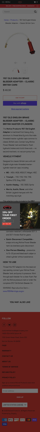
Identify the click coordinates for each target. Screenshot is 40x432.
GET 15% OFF (7, 224)
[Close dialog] (39, 204)
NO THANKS (5, 226)
